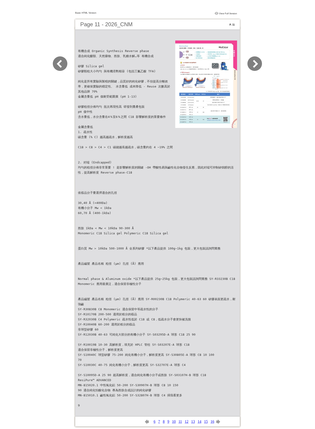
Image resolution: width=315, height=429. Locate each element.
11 (180, 421)
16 (212, 421)
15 (206, 421)
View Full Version (228, 13)
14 (199, 421)
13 (193, 421)
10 (174, 421)
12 (186, 421)
